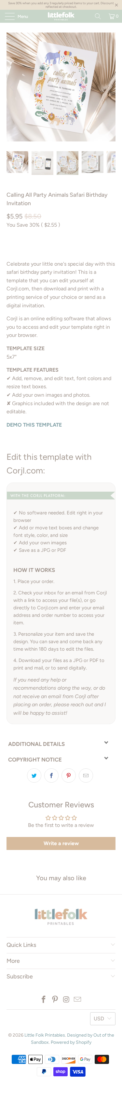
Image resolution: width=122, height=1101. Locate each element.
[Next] (109, 87)
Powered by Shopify (71, 1042)
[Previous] (12, 87)
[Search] (98, 16)
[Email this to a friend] (86, 775)
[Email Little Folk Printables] (78, 1000)
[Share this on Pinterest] (68, 775)
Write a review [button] (61, 843)
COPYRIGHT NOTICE (35, 759)
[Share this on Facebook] (51, 775)
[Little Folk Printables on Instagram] (66, 1000)
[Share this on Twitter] (34, 775)
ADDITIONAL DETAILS (36, 744)
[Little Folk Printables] (61, 16)
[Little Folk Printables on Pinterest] (55, 1000)
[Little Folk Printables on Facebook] (44, 1000)
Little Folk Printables (44, 1035)
